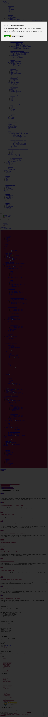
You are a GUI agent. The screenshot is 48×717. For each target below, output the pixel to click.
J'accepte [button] (7, 36)
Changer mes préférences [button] (17, 36)
